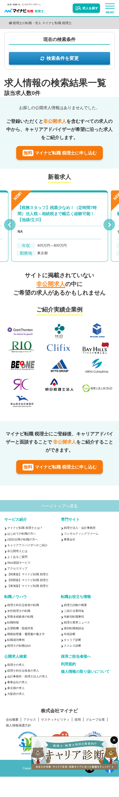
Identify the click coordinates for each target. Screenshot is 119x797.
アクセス (29, 719)
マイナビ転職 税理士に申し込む (60, 152)
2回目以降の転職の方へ (22, 539)
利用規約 (68, 664)
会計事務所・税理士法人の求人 (27, 676)
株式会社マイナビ (59, 710)
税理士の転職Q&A (19, 645)
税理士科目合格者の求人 (23, 670)
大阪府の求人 (16, 693)
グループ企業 (95, 719)
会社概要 (12, 719)
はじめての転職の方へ (21, 533)
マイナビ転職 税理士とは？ (25, 527)
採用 (78, 719)
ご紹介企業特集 (74, 610)
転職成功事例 (16, 639)
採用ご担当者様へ (76, 656)
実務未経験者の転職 (20, 616)
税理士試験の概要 (75, 605)
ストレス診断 (72, 645)
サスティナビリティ (55, 719)
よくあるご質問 (17, 556)
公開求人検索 (15, 656)
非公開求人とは (17, 551)
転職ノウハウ (15, 596)
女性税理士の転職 (18, 610)
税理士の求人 (16, 664)
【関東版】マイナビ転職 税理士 (28, 574)
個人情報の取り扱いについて (85, 671)
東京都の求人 (16, 688)
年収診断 (69, 634)
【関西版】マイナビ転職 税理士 (28, 580)
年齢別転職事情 (74, 616)
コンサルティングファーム (81, 533)
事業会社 (69, 539)
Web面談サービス (19, 562)
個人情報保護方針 (18, 725)
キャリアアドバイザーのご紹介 (27, 545)
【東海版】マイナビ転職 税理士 (28, 585)
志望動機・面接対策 (20, 628)
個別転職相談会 (74, 628)
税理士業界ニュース (77, 622)
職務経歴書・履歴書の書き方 (26, 634)
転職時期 (13, 622)
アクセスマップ (17, 568)
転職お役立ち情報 (76, 596)
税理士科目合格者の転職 (23, 605)
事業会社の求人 (17, 682)
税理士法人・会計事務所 (80, 527)
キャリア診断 (72, 639)
